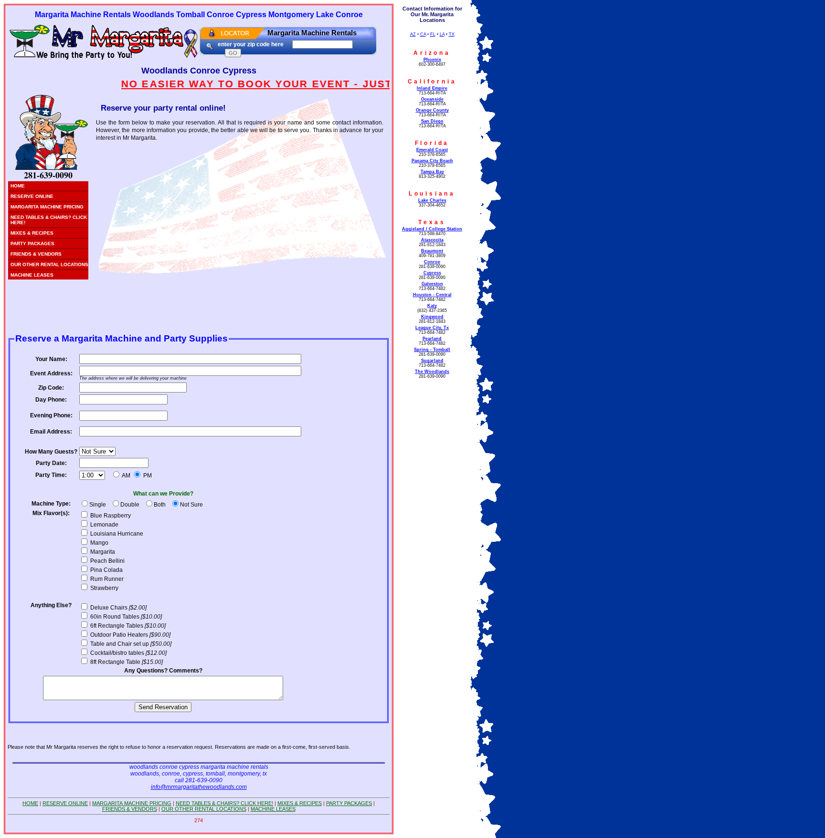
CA (423, 34)
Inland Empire (432, 88)
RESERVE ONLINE (32, 196)
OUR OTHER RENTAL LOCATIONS (49, 264)
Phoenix (432, 59)
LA (442, 34)
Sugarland (432, 360)
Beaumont (432, 250)
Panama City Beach (432, 160)
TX (452, 34)
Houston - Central (432, 294)
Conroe (432, 261)
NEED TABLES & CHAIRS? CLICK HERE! (49, 220)
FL (432, 34)
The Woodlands (432, 371)
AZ (413, 34)
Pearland (432, 338)
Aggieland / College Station (432, 229)
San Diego (432, 121)
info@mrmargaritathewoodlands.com (199, 787)
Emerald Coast (432, 149)
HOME (18, 185)
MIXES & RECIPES (32, 233)
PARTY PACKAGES (32, 243)
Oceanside (432, 99)
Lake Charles (432, 200)
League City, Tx (432, 327)
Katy (432, 305)
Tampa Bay (432, 171)
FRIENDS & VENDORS (36, 254)
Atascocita (432, 240)
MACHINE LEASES (32, 275)
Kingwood (432, 316)
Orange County (432, 110)
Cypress (432, 272)
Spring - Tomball (432, 349)
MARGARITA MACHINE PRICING (47, 206)
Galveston (432, 283)
